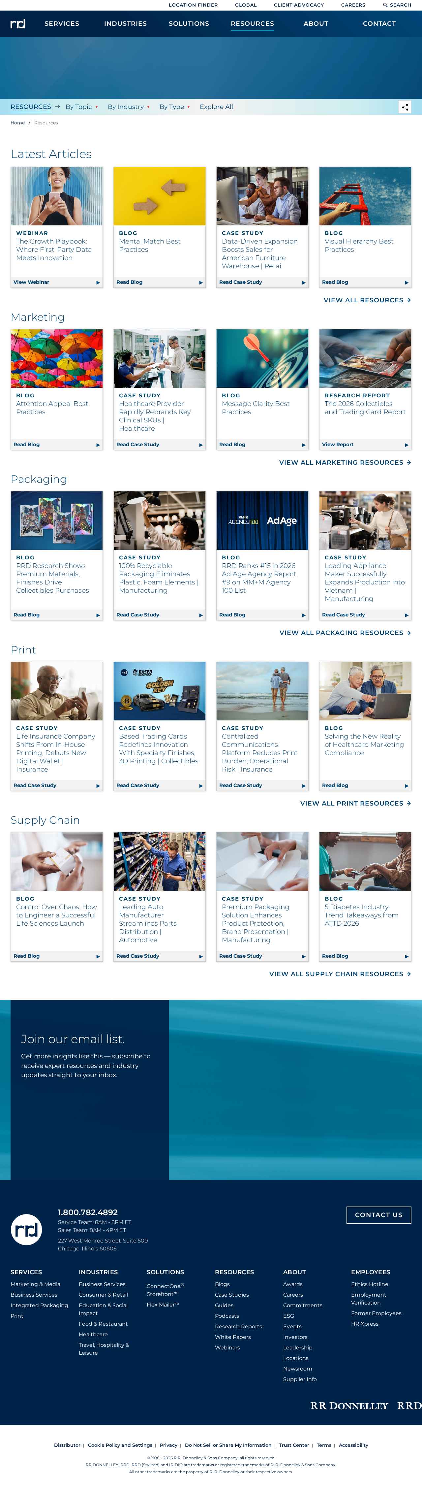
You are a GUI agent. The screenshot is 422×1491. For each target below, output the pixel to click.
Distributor (67, 1445)
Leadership (298, 1347)
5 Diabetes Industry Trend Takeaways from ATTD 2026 (362, 915)
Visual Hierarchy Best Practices (359, 245)
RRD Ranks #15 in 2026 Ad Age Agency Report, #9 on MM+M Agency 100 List (260, 578)
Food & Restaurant (103, 1324)
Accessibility (353, 1445)
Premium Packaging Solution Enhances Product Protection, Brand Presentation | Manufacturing (255, 923)
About (294, 1272)
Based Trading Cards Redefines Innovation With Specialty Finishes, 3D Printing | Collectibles (158, 748)
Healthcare (93, 1334)
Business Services (34, 1295)
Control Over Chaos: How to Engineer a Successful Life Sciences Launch (56, 915)
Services (26, 1272)
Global (246, 5)
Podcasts (227, 1316)
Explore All (216, 107)
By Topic (79, 107)
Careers (353, 5)
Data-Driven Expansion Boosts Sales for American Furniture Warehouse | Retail (260, 253)
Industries (98, 1272)
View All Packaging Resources (342, 633)
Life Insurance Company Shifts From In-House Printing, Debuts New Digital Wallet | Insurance (55, 752)
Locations (296, 1358)
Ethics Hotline (369, 1284)
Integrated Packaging (39, 1305)
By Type (172, 107)
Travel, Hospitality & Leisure (104, 1349)
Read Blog (160, 282)
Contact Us (379, 1215)
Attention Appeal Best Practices (52, 408)
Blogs (222, 1284)
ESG (288, 1316)
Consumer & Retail (103, 1295)
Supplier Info (300, 1379)
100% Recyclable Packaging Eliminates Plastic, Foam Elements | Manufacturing (159, 578)
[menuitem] (62, 27)
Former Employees (376, 1313)
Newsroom (297, 1369)
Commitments (302, 1305)
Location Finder (193, 5)
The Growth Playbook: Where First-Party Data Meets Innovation (54, 249)
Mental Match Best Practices (150, 245)
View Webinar (58, 282)
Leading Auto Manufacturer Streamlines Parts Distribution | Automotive (148, 923)
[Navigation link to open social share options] (405, 108)
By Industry (126, 107)
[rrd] (17, 23)
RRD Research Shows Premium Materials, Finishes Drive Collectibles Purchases (52, 578)
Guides (224, 1305)
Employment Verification (368, 1299)
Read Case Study (263, 282)
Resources (31, 107)
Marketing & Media (35, 1284)
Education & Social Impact (103, 1309)
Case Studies (232, 1295)
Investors (295, 1337)
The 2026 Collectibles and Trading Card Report (365, 408)
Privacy (168, 1445)
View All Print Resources (352, 803)
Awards (293, 1284)
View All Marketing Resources (341, 462)
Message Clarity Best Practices (256, 408)
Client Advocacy (299, 5)
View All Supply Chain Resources (336, 974)
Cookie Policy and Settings (120, 1445)
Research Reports (238, 1326)
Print (17, 1316)
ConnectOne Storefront (165, 1289)
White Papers (233, 1337)
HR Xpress (364, 1324)
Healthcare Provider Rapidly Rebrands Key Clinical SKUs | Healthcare (155, 416)
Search (400, 5)
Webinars (227, 1347)
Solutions (165, 1272)
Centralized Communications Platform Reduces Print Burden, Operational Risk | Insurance (260, 752)
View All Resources (364, 300)
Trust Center (294, 1445)
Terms (324, 1445)
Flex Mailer (163, 1305)
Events (292, 1326)
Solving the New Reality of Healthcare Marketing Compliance (364, 744)
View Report (366, 444)
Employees (370, 1272)
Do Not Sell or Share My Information (228, 1445)
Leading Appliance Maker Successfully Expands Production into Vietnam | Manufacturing (365, 582)
